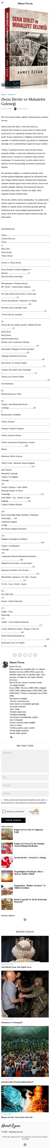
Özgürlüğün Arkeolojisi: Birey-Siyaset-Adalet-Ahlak (29, 872)
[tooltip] (15, 655)
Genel (3, 94)
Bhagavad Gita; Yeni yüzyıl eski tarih (16, 1117)
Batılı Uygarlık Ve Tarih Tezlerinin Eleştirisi (30, 900)
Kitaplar (11, 94)
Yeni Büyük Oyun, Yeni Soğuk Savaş (16, 967)
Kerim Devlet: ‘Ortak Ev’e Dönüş (30, 858)
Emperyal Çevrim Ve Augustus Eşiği (28, 831)
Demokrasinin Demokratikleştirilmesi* (17, 1082)
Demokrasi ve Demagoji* (12, 1022)
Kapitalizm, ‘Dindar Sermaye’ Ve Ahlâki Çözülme (30, 886)
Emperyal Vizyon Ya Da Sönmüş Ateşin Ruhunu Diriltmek (29, 845)
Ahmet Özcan (22, 109)
